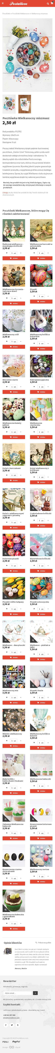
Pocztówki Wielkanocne (20, 14)
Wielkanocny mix (10, 690)
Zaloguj (5, 193)
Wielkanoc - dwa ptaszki (14, 645)
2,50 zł (6, 248)
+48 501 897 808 (9, 1015)
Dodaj (15, 258)
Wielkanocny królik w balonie (40, 735)
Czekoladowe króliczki (40, 513)
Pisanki (33, 289)
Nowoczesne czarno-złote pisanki (12, 870)
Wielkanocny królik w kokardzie (40, 335)
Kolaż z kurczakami (12, 468)
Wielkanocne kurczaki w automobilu (41, 245)
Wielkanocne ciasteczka (36, 424)
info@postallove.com (11, 1018)
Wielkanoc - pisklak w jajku (40, 646)
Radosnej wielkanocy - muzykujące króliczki (13, 245)
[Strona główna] (17, 5)
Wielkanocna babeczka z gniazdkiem (13, 915)
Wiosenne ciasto (10, 380)
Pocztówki (6, 14)
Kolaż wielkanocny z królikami (39, 469)
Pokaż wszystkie (44, 942)
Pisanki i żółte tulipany (13, 602)
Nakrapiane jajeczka (39, 380)
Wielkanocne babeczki (40, 779)
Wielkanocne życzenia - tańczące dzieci (13, 290)
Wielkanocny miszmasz (39, 14)
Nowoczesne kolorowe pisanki (41, 825)
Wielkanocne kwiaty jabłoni (12, 424)
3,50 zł (6, 647)
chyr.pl (17, 1047)
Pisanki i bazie (36, 690)
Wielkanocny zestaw (39, 869)
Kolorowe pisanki (11, 559)
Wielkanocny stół (11, 334)
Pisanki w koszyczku (39, 602)
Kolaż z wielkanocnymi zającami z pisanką (13, 514)
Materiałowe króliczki (40, 559)
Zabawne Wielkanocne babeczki (13, 825)
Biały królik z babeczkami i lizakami (13, 780)
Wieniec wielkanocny (12, 734)
